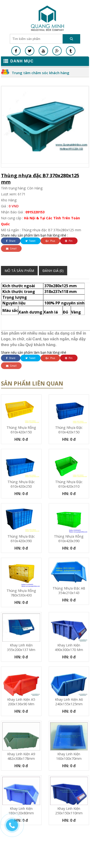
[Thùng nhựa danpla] (47, 18)
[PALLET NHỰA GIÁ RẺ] (70, 50)
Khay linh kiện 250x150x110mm (69, 810)
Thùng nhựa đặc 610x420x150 (69, 429)
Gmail (13, 248)
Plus (52, 241)
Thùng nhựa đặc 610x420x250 (21, 484)
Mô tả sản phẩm (19, 270)
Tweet (32, 241)
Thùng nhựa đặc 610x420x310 (69, 484)
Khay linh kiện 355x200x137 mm (21, 647)
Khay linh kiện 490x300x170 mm (69, 647)
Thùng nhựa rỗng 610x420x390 (69, 538)
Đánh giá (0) (53, 270)
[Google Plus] (57, 50)
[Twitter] (29, 50)
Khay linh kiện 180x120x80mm (21, 810)
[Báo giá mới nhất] (14, 827)
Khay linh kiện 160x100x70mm (69, 756)
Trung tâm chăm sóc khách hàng (40, 72)
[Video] (43, 50)
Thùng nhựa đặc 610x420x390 (21, 538)
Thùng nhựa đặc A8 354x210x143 (69, 590)
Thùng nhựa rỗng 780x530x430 (21, 592)
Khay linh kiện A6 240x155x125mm (69, 701)
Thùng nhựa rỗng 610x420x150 (21, 429)
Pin (70, 241)
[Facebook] (16, 50)
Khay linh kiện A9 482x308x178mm (21, 756)
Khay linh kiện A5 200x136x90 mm (21, 701)
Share (11, 241)
